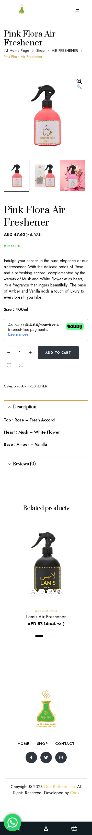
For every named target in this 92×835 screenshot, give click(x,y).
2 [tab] (46, 636)
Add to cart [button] (33, 592)
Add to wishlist (9, 365)
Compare (20, 365)
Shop (40, 50)
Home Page (19, 50)
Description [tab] (24, 407)
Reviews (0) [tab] (24, 464)
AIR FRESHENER (65, 50)
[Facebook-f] (31, 757)
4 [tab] (56, 636)
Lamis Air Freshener (46, 617)
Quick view (59, 592)
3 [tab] (51, 636)
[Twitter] (46, 757)
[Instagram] (61, 757)
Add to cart (58, 352)
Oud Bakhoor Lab (59, 787)
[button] (79, 84)
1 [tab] (39, 636)
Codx (74, 793)
